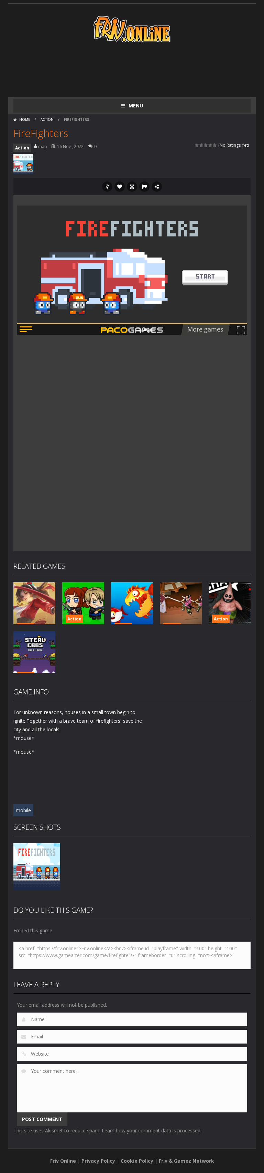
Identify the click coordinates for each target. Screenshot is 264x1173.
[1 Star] (197, 145)
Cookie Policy (137, 1161)
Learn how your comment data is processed (151, 1130)
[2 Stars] (201, 145)
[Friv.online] (132, 28)
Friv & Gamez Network (186, 1161)
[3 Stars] (206, 145)
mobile (23, 810)
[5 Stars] (215, 145)
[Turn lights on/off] (107, 186)
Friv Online (63, 1161)
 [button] (144, 186)
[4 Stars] (210, 145)
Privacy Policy (98, 1161)
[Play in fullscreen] (132, 186)
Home (24, 119)
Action (47, 119)
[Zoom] (36, 866)
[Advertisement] (138, 69)
